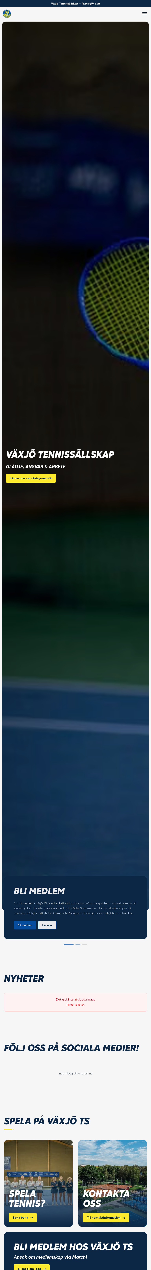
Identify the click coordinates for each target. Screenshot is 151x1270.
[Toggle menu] (144, 13)
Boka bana (20, 1217)
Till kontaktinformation (104, 1217)
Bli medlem (25, 925)
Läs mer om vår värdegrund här (31, 478)
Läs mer (47, 925)
